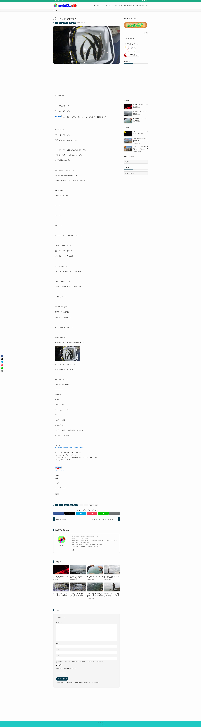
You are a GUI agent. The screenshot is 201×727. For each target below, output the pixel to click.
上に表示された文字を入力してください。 (66, 668)
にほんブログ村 (59, 470)
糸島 (70, 22)
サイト (57, 656)
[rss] (145, 1)
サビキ (60, 22)
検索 (146, 33)
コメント (59, 622)
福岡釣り (65, 22)
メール (58, 649)
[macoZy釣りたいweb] (65, 5)
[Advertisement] (86, 77)
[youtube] (142, 1)
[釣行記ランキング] (131, 56)
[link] (73, 550)
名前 (58, 643)
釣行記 (74, 22)
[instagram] (140, 1)
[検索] (147, 1)
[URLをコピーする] (114, 513)
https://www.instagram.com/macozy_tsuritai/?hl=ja (69, 447)
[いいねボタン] (57, 494)
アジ (56, 22)
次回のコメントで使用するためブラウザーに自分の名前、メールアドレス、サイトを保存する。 (81, 661)
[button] (58, 513)
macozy (61, 545)
